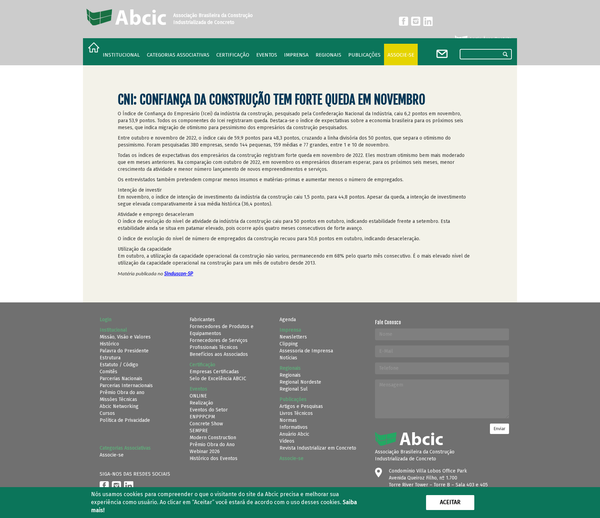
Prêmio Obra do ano (122, 392)
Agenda (288, 320)
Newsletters (293, 337)
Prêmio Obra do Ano (212, 445)
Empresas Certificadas (214, 372)
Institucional (121, 55)
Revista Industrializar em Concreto (318, 448)
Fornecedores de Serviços (219, 340)
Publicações (364, 55)
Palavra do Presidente (124, 351)
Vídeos (287, 441)
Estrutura (110, 358)
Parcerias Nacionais (121, 379)
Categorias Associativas (178, 55)
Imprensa (296, 55)
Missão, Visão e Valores (125, 337)
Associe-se (401, 55)
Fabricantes (202, 320)
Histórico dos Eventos (214, 458)
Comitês (108, 372)
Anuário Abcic (294, 434)
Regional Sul (294, 389)
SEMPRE (199, 431)
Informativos (294, 427)
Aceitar (450, 502)
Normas (288, 420)
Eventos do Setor (209, 410)
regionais (328, 55)
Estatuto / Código (119, 365)
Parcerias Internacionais (126, 385)
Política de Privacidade (125, 420)
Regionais (290, 375)
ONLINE (198, 396)
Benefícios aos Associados (219, 354)
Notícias (288, 358)
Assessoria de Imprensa (306, 351)
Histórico (109, 344)
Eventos (266, 55)
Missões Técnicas (118, 399)
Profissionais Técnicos (214, 347)
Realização (201, 403)
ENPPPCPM (202, 417)
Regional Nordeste (300, 382)
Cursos (107, 413)
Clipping (289, 344)
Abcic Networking (119, 406)
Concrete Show (206, 424)
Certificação (232, 55)
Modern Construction (213, 438)
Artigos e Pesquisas (301, 406)
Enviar (499, 428)
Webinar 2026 (205, 451)
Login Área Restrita (490, 39)
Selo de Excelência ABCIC (218, 379)
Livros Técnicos (296, 413)
